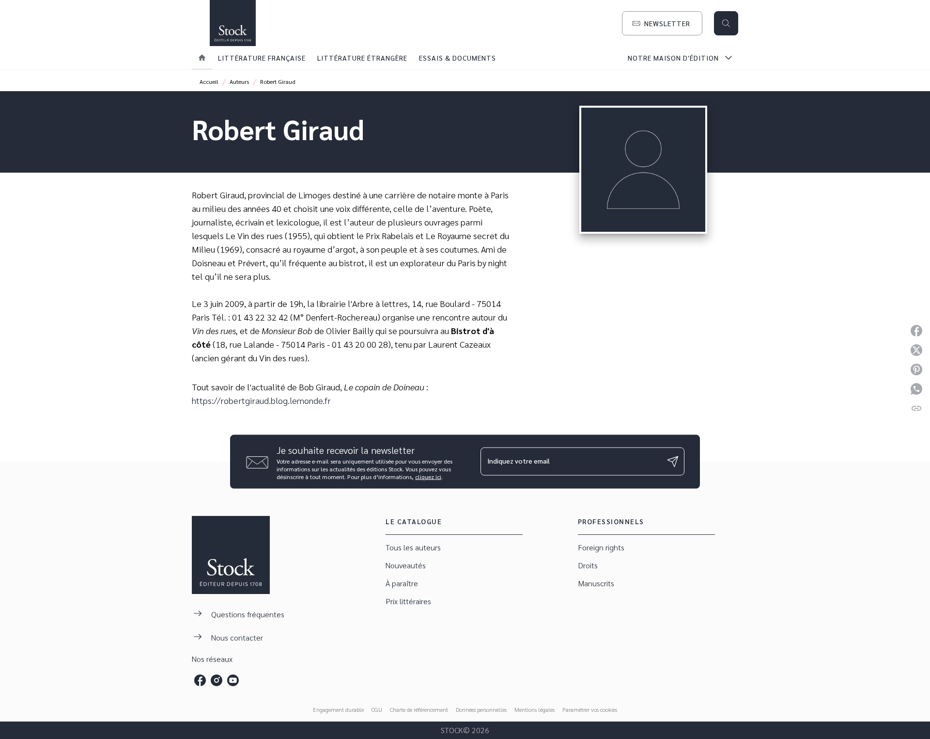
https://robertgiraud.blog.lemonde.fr (261, 400)
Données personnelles (481, 709)
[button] (662, 23)
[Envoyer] (672, 461)
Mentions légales (534, 709)
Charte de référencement (419, 709)
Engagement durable (338, 709)
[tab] (202, 57)
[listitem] (200, 680)
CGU (377, 709)
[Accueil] (232, 23)
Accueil (209, 81)
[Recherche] (726, 23)
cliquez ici (428, 476)
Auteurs (239, 81)
